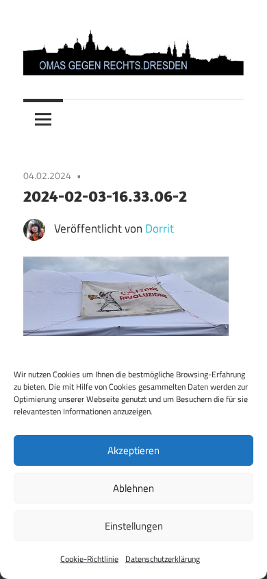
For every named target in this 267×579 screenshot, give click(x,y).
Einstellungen (134, 526)
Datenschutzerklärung (162, 558)
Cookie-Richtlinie (89, 558)
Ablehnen (133, 488)
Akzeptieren (133, 450)
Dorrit (159, 228)
